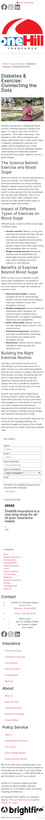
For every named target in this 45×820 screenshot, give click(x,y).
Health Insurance (12, 669)
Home (5, 64)
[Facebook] (4, 7)
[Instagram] (11, 7)
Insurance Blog (17, 64)
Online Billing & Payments (16, 740)
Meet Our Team (12, 702)
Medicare (9, 681)
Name (7, 445)
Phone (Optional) (11, 461)
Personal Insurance (13, 651)
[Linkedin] (17, 7)
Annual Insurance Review (16, 759)
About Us (9, 695)
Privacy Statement (18, 800)
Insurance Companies (14, 714)
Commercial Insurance (15, 657)
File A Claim (10, 747)
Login (14, 802)
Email (6, 453)
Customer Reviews (13, 708)
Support (8, 734)
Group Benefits (11, 675)
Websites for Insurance (11, 817)
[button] (22, 53)
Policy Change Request (15, 753)
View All (7, 588)
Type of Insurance (12, 469)
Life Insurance (11, 663)
